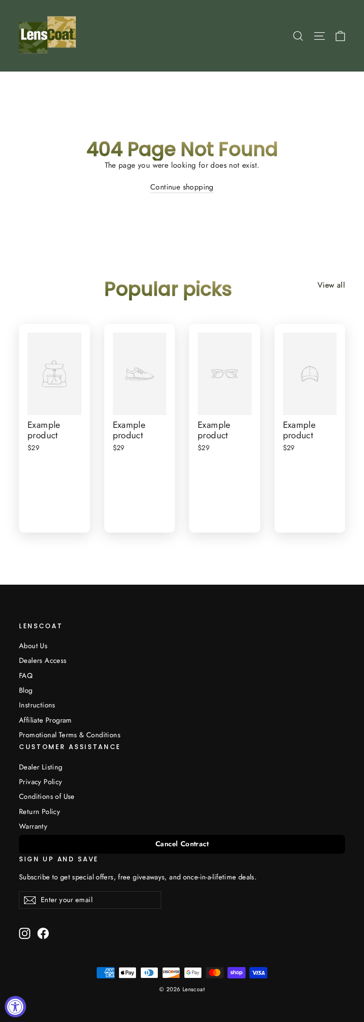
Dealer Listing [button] (41, 767)
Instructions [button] (37, 705)
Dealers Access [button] (43, 660)
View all (331, 285)
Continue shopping (182, 186)
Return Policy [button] (39, 811)
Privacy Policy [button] (41, 782)
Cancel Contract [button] (182, 844)
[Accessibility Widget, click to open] (15, 1006)
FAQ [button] (26, 675)
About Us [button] (33, 646)
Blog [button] (26, 690)
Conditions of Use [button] (47, 796)
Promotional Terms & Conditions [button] (69, 735)
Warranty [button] (33, 826)
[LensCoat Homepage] (49, 36)
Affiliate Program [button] (45, 720)
